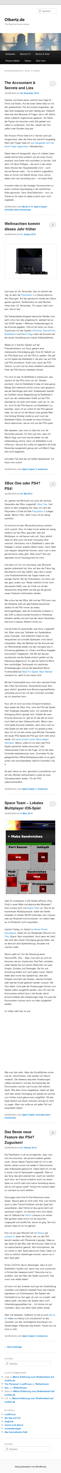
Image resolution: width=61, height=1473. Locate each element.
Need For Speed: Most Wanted (37, 671)
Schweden (10, 53)
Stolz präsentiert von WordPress (30, 1466)
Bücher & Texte (42, 53)
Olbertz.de (15, 19)
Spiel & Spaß (40, 206)
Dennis (41, 1232)
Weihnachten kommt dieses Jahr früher (22, 226)
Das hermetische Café (16, 1432)
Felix (7, 936)
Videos (28, 60)
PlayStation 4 (27, 294)
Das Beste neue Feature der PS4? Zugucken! (19, 1137)
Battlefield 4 (10, 334)
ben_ (7, 1387)
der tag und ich (13, 1417)
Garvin (28, 1215)
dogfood (9, 1421)
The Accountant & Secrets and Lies (20, 85)
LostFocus (10, 1414)
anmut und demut (14, 1424)
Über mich (40, 60)
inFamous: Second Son (43, 330)
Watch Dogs (27, 334)
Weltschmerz (42, 1383)
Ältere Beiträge (13, 1346)
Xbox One (42, 504)
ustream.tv (10, 1236)
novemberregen (13, 1428)
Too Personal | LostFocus (18, 1383)
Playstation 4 (38, 511)
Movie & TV (25, 53)
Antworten (42, 469)
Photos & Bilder (12, 60)
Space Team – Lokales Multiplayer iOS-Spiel (24, 805)
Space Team (33, 907)
